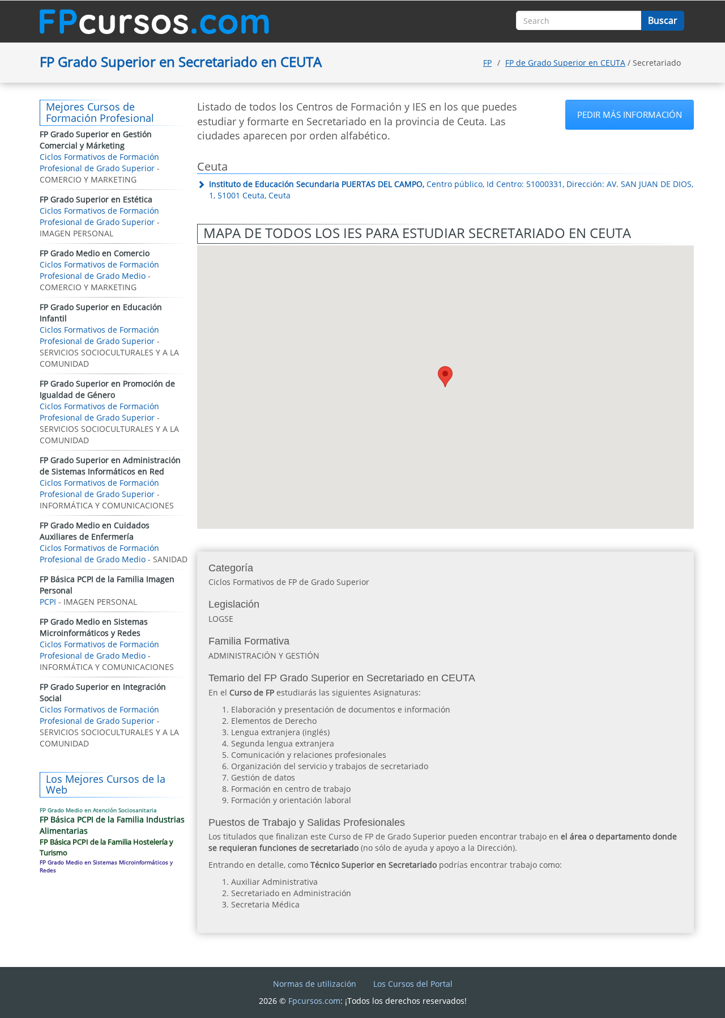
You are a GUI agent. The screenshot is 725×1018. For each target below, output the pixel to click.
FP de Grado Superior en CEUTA (565, 62)
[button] (445, 376)
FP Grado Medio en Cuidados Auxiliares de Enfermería (95, 531)
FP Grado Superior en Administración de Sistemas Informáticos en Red (110, 466)
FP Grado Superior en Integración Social (103, 692)
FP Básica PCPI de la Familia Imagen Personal (107, 585)
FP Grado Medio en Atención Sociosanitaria (98, 810)
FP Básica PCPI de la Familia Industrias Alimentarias (112, 825)
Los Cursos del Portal (413, 983)
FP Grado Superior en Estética (96, 199)
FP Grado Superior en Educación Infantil (101, 313)
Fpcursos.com (314, 1000)
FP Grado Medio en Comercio (95, 253)
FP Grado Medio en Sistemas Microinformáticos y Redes (94, 627)
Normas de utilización (314, 983)
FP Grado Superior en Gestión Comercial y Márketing (96, 140)
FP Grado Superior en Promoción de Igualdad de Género (107, 389)
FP (487, 62)
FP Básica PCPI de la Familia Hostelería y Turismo (106, 847)
